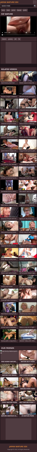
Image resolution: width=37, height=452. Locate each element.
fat (19, 39)
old (15, 39)
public (25, 10)
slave (8, 10)
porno (13, 10)
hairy (3, 10)
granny (10, 39)
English (35, 2)
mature (4, 39)
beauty (19, 10)
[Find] (35, 6)
